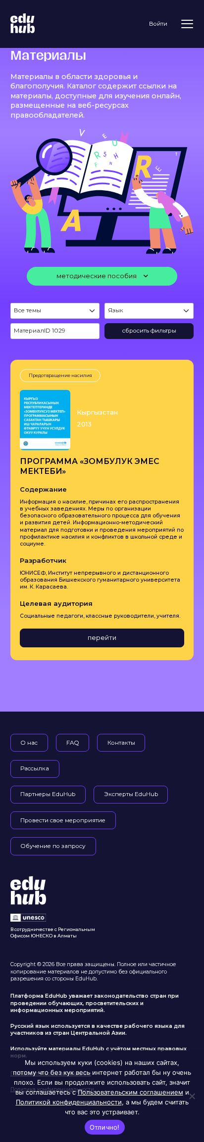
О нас (29, 742)
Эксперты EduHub (131, 794)
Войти (158, 23)
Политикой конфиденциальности (69, 1102)
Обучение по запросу (53, 846)
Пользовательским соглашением (130, 1092)
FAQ (72, 742)
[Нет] (192, 1096)
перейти (102, 637)
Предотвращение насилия (60, 375)
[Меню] (187, 24)
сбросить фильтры (149, 330)
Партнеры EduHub (47, 794)
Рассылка (34, 768)
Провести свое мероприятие (62, 820)
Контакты (121, 742)
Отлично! (105, 1127)
